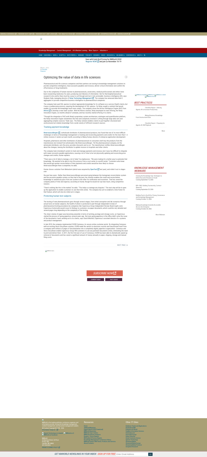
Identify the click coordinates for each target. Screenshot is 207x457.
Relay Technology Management (80, 98)
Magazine (90, 428)
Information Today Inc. (49, 430)
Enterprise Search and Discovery (86, 34)
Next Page (121, 245)
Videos (103, 55)
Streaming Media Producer (134, 445)
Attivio (46, 110)
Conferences (130, 55)
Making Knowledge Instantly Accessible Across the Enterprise (148, 206)
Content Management (64, 50)
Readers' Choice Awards (91, 436)
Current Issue (95, 279)
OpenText (93, 169)
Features (43, 71)
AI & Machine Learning (80, 50)
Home (40, 55)
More (163, 131)
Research (96, 55)
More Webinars (160, 215)
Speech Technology (132, 440)
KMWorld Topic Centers (91, 433)
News (54, 55)
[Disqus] (86, 314)
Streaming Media (131, 441)
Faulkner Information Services (135, 431)
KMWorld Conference (7, 34)
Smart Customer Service (133, 438)
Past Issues (114, 279)
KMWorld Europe (123, 34)
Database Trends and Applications (136, 426)
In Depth (61, 55)
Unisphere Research (132, 447)
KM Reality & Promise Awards (93, 438)
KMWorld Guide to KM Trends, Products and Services (100, 441)
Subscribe (47, 55)
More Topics (93, 50)
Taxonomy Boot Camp (25, 34)
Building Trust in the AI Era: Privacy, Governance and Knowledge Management (150, 196)
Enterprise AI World (107, 34)
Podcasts (89, 55)
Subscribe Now (103, 273)
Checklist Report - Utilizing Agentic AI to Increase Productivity (149, 109)
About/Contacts (89, 443)
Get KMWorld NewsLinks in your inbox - (84, 454)
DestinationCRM (131, 428)
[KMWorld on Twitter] (68, 433)
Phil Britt (44, 69)
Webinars (81, 55)
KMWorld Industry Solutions (92, 434)
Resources (110, 55)
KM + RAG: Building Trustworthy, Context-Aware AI (149, 186)
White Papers (71, 55)
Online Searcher (130, 436)
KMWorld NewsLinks (90, 431)
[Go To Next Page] (126, 77)
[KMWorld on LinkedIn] (52, 433)
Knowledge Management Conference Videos (97, 440)
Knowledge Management (47, 50)
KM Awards (119, 55)
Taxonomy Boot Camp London (45, 34)
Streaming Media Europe (133, 443)
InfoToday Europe (131, 434)
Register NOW (91, 61)
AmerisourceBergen (51, 133)
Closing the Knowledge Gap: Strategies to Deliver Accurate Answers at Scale (149, 177)
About (139, 55)
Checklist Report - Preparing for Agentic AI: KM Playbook (150, 124)
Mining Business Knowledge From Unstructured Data (149, 116)
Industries (103, 50)
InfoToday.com (130, 433)
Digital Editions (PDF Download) (93, 429)
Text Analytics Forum (65, 34)
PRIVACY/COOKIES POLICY (50, 447)
